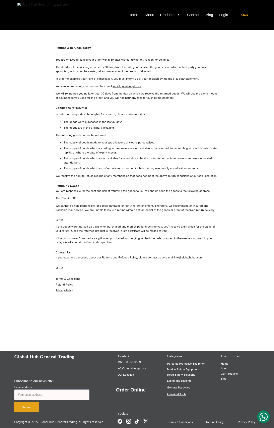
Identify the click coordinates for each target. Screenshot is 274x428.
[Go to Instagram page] (128, 421)
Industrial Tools (176, 394)
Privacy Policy (64, 290)
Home (133, 15)
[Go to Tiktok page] (137, 421)
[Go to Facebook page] (120, 421)
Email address (23, 387)
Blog (209, 15)
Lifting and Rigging (179, 380)
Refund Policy (64, 284)
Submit (26, 407)
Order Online (131, 389)
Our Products (229, 373)
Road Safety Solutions (181, 374)
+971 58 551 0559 (129, 362)
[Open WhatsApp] (263, 416)
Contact (193, 15)
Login (223, 15)
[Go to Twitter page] (145, 421)
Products (167, 15)
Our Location (126, 374)
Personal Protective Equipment (186, 363)
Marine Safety (176, 369)
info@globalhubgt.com (127, 86)
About (149, 15)
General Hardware (179, 387)
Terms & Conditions (68, 278)
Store (245, 15)
